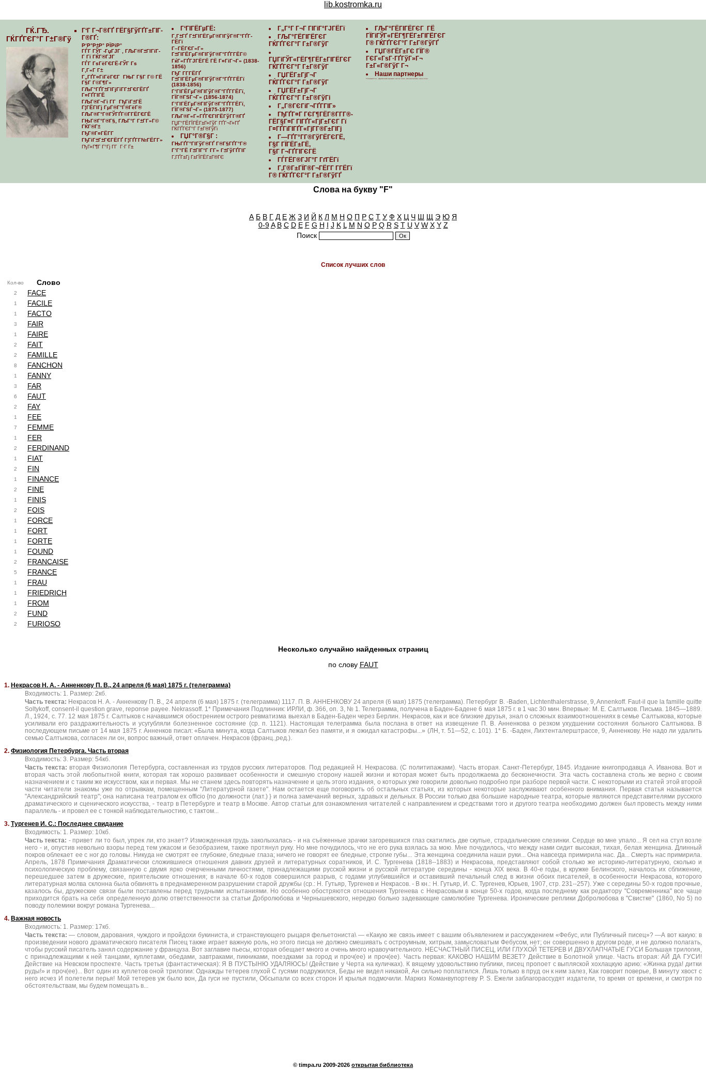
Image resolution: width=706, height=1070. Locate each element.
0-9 (263, 225)
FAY (33, 406)
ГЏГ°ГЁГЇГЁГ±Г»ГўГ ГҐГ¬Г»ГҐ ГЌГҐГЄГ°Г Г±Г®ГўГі (206, 125)
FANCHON (45, 365)
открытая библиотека (382, 1065)
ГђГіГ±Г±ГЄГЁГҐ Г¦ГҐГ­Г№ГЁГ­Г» (122, 140)
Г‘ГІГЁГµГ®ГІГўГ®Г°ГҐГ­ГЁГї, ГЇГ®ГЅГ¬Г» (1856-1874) (208, 94)
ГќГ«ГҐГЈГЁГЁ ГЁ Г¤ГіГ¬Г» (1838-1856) (215, 63)
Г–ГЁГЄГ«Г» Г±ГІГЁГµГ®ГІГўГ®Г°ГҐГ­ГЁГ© (209, 51)
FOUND (40, 551)
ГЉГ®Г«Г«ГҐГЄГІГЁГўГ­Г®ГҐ (208, 116)
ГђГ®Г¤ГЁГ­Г (98, 133)
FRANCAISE (47, 561)
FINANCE (43, 479)
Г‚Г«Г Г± (92, 70)
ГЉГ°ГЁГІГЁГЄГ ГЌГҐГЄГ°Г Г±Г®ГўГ (299, 40)
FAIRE (37, 334)
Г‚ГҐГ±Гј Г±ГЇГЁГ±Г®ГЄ (198, 157)
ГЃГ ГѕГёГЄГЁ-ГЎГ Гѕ (109, 63)
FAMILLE (42, 355)
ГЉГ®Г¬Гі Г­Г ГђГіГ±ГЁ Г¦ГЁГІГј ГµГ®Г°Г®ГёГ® (112, 104)
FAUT (36, 396)
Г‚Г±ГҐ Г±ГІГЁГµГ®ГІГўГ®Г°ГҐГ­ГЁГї (212, 38)
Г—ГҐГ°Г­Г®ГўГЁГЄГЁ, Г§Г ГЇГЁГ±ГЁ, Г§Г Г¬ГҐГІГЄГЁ (307, 144)
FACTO (39, 313)
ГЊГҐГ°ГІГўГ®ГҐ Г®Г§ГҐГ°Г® (209, 143)
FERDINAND (48, 448)
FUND (37, 613)
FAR (34, 386)
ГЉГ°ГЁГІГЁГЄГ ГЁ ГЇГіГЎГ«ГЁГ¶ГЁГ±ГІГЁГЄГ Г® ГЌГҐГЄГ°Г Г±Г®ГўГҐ (406, 36)
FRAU (37, 582)
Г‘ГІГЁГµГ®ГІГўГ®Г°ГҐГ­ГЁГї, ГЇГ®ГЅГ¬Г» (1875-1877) (208, 106)
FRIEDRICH (47, 593)
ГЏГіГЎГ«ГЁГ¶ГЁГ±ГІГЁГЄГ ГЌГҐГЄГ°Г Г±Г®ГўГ (311, 63)
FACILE (39, 303)
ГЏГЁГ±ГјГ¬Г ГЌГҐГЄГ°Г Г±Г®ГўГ (299, 78)
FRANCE (42, 572)
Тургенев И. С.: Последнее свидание (67, 823)
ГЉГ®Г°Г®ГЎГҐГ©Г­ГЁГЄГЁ (116, 114)
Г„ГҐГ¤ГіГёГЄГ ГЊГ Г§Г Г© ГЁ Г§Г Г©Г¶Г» (122, 79)
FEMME (40, 427)
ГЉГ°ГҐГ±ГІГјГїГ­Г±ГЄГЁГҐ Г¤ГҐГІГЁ (115, 92)
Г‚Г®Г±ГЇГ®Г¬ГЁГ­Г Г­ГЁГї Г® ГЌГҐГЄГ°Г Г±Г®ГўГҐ (310, 171)
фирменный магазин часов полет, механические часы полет (403, 79)
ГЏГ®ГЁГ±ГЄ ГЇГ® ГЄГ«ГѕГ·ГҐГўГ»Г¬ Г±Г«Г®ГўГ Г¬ (397, 58)
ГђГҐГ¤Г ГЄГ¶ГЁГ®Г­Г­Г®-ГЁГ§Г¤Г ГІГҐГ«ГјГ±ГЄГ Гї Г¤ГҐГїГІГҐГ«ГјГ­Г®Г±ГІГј (311, 121)
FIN (33, 468)
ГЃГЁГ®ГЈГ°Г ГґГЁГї (308, 159)
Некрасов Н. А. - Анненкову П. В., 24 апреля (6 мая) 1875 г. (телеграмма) (121, 685)
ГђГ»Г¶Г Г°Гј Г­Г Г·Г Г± (107, 146)
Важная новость (36, 918)
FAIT (35, 344)
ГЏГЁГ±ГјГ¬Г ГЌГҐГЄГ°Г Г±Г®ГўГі (299, 94)
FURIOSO (43, 624)
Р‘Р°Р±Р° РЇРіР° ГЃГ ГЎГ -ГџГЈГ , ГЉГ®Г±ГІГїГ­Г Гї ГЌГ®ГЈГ (121, 50)
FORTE (39, 541)
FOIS (35, 510)
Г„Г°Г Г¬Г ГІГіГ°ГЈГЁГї (311, 28)
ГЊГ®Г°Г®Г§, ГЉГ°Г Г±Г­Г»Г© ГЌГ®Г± (120, 123)
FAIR (35, 324)
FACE (36, 293)
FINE (35, 489)
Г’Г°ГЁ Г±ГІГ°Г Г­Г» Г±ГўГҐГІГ (210, 150)
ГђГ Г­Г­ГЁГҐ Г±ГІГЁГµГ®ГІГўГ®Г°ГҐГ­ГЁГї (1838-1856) (208, 78)
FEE (34, 417)
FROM (38, 603)
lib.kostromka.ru (353, 4)
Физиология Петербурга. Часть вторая (70, 751)
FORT (37, 530)
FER (34, 437)
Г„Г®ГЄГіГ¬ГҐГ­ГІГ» (307, 106)
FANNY (39, 375)
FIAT (35, 458)
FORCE (40, 520)
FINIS (36, 499)
